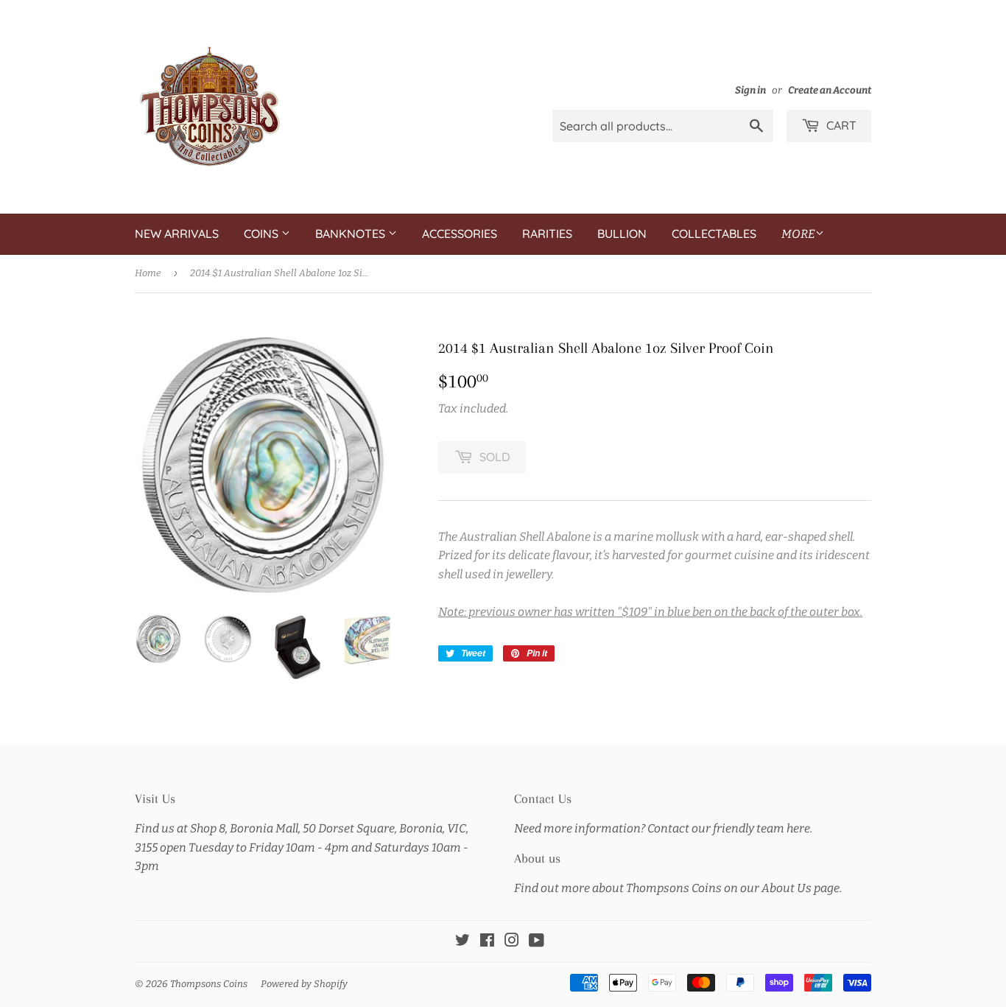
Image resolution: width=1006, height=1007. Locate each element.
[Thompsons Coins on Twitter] (462, 942)
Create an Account (829, 90)
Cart (839, 125)
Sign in (750, 90)
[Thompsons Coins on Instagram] (511, 942)
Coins (262, 233)
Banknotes (351, 233)
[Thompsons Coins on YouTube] (536, 942)
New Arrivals (177, 233)
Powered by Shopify (304, 983)
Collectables (714, 233)
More (798, 234)
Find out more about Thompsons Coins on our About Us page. (678, 888)
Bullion (622, 233)
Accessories (459, 233)
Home (148, 272)
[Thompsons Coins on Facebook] (487, 942)
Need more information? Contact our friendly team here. (663, 828)
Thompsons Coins (208, 983)
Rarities (547, 233)
